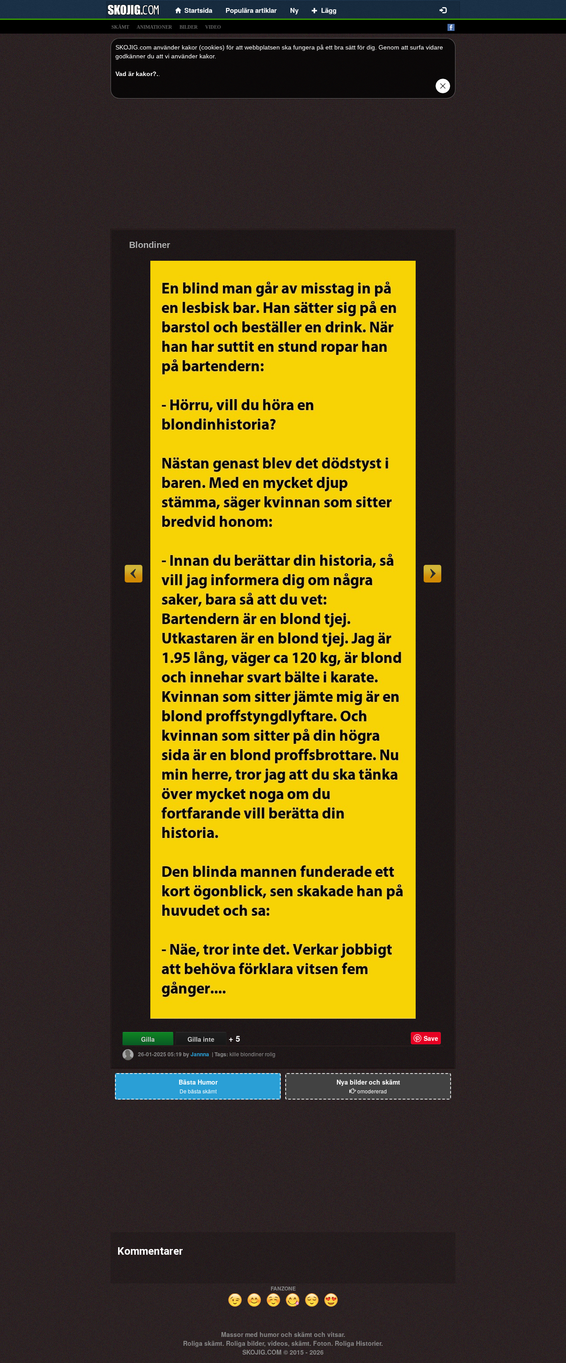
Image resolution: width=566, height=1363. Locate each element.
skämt (120, 27)
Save (431, 1038)
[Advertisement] (283, 167)
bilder (189, 27)
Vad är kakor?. (136, 73)
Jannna (200, 1054)
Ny (294, 10)
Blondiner (149, 245)
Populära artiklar (251, 10)
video (213, 27)
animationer (154, 27)
